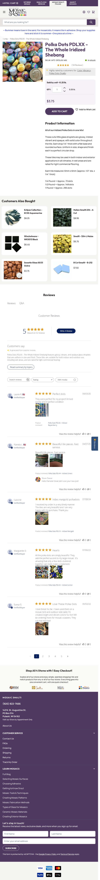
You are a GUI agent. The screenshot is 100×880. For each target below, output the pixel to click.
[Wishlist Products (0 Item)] (89, 12)
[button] (27, 3)
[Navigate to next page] (67, 656)
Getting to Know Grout (13, 788)
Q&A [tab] (21, 303)
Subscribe (10, 848)
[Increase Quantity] (64, 87)
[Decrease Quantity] (64, 91)
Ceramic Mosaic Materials (15, 811)
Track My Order (10, 762)
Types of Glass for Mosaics (15, 807)
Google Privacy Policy (48, 854)
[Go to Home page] (17, 12)
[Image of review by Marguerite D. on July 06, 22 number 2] (56, 572)
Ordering (7, 748)
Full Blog (7, 774)
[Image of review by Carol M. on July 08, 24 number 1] (41, 518)
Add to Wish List (87, 109)
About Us (7, 725)
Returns (6, 757)
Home (5, 39)
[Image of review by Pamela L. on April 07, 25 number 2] (56, 460)
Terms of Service (67, 854)
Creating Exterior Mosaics (15, 816)
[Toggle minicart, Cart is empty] (93, 12)
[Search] (91, 22)
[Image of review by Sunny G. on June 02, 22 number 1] (41, 628)
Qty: (49, 89)
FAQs (5, 743)
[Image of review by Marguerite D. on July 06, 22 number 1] (41, 572)
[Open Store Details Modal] (17, 3)
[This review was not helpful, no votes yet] (88, 434)
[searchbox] (16, 380)
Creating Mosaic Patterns (15, 797)
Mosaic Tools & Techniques (15, 793)
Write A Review (66, 331)
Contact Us (8, 738)
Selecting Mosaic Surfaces (15, 778)
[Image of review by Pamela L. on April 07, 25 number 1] (41, 460)
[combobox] (43, 379)
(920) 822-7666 (12, 703)
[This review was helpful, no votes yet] (83, 434)
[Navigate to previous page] (30, 656)
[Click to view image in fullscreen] (23, 62)
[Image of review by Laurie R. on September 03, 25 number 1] (41, 409)
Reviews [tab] (11, 303)
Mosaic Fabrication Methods (16, 802)
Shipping (7, 752)
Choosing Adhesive (12, 783)
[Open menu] (4, 12)
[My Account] (84, 12)
